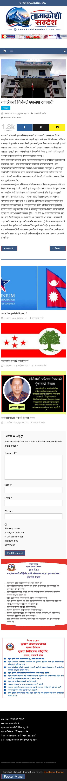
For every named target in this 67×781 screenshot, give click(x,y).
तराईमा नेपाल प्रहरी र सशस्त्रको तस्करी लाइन (11, 248)
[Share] (25, 127)
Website (9, 511)
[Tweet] (41, 127)
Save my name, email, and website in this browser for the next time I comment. (14, 536)
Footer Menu (13, 777)
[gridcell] (33, 729)
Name (8, 484)
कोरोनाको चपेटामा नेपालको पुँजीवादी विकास (18, 418)
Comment (11, 453)
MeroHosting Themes (53, 772)
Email (8, 498)
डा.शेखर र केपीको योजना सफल (59, 248)
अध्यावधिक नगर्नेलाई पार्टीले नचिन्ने (14, 361)
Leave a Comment (12, 117)
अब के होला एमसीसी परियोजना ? (14, 313)
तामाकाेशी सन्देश (40, 113)
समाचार (5, 108)
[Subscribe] (57, 127)
